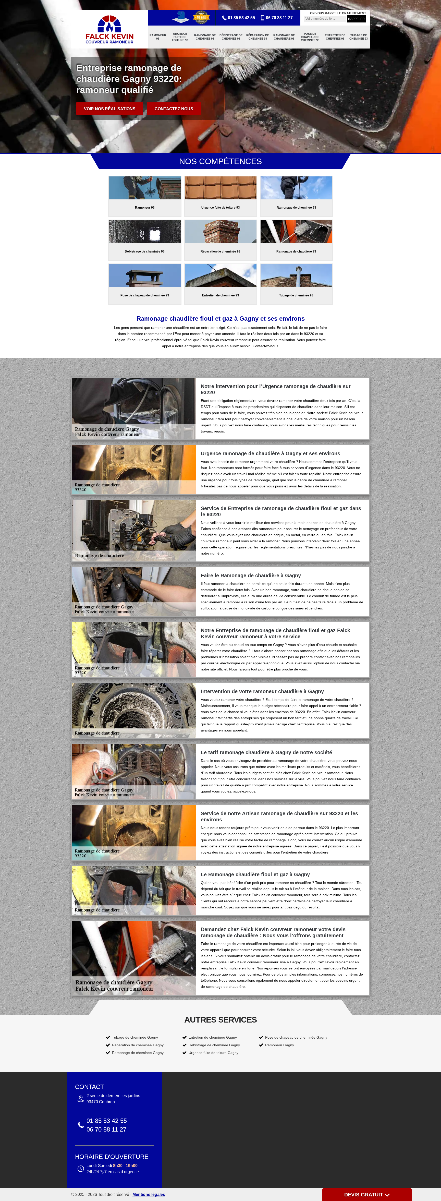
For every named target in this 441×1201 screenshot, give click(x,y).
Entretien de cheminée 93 (335, 37)
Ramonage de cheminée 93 (205, 37)
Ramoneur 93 (158, 37)
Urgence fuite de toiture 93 (180, 37)
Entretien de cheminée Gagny (213, 1037)
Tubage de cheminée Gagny (135, 1037)
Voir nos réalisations (110, 109)
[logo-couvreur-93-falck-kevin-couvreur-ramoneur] (109, 29)
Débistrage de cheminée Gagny (214, 1045)
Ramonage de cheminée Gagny (138, 1053)
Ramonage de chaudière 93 (284, 37)
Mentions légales (148, 1194)
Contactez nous (174, 109)
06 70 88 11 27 (279, 18)
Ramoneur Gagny (279, 1045)
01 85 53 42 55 (241, 18)
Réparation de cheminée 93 (257, 37)
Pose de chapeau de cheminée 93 (310, 37)
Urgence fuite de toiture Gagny (213, 1053)
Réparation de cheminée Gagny (138, 1045)
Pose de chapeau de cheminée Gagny (296, 1037)
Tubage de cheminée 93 (358, 37)
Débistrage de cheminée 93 (230, 37)
